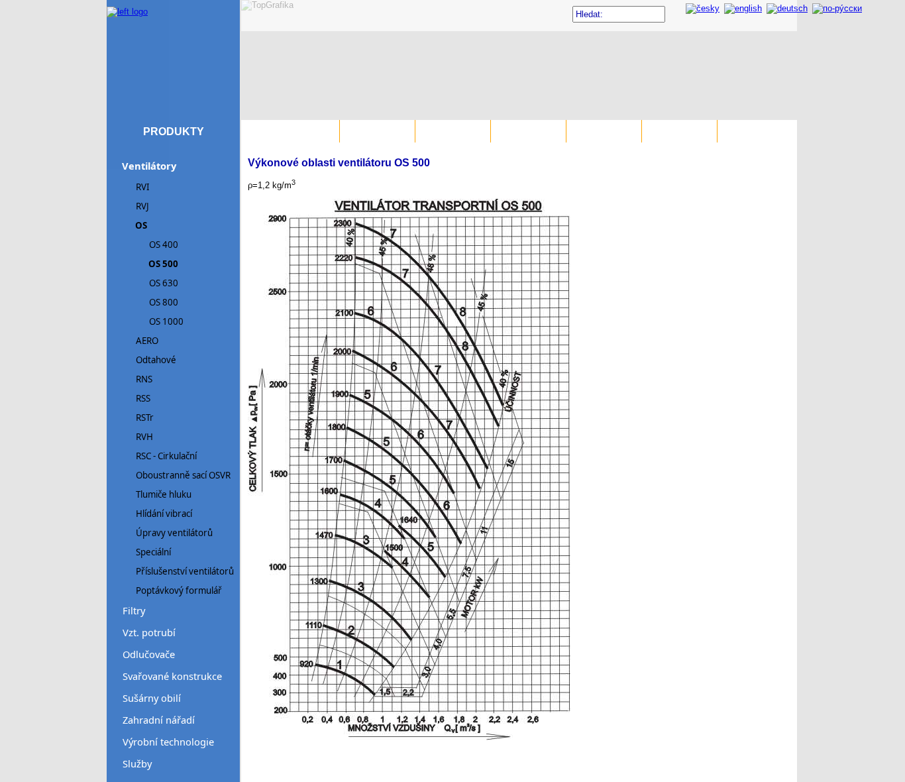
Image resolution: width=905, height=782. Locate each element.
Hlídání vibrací (164, 514)
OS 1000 (166, 321)
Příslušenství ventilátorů (185, 571)
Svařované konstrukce (172, 676)
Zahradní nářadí (159, 719)
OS (141, 225)
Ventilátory (149, 165)
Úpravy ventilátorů (174, 533)
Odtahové (156, 360)
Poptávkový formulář (179, 590)
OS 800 (163, 302)
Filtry (134, 610)
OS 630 (163, 283)
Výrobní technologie (168, 741)
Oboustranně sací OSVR (183, 475)
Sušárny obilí (152, 697)
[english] (743, 8)
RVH (144, 437)
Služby (137, 763)
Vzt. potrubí (149, 632)
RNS (144, 379)
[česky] (702, 8)
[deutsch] (787, 8)
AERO (147, 341)
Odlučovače (149, 654)
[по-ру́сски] (837, 8)
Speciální (153, 552)
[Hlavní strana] (127, 5)
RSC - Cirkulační (166, 456)
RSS (143, 398)
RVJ (142, 206)
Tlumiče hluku (163, 494)
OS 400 (163, 245)
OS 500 (163, 264)
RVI (143, 187)
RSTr (145, 417)
